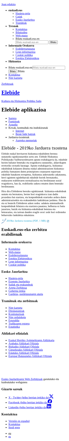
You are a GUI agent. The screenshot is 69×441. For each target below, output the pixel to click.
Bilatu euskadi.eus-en (27, 38)
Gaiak (19, 16)
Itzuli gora (14, 427)
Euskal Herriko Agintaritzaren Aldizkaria (31, 340)
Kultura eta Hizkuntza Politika (21, 101)
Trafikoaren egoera (19, 323)
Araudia (13, 124)
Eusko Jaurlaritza (25, 19)
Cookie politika (24, 55)
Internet (20, 130)
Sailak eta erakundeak (20, 284)
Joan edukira (8, 4)
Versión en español (19, 421)
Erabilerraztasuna (25, 48)
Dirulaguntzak (16, 310)
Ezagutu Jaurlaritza (19, 281)
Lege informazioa (18, 261)
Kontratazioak (16, 314)
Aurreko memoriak (26, 140)
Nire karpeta (15, 77)
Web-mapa (22, 35)
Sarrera (12, 118)
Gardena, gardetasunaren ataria (25, 294)
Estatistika (14, 326)
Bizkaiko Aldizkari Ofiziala (23, 346)
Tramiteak (21, 22)
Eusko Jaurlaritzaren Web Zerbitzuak (22, 379)
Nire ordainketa (17, 317)
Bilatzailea (21, 32)
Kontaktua (21, 29)
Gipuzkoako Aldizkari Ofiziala (25, 349)
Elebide (10, 92)
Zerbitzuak (7, 83)
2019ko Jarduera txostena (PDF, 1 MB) (27, 221)
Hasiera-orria (23, 13)
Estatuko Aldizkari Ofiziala (23, 352)
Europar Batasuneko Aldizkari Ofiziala (30, 356)
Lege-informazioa (25, 51)
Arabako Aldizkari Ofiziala (23, 343)
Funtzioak (14, 121)
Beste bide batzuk (25, 134)
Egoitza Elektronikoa (27, 58)
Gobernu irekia (16, 290)
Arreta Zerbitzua (17, 287)
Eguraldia (13, 320)
